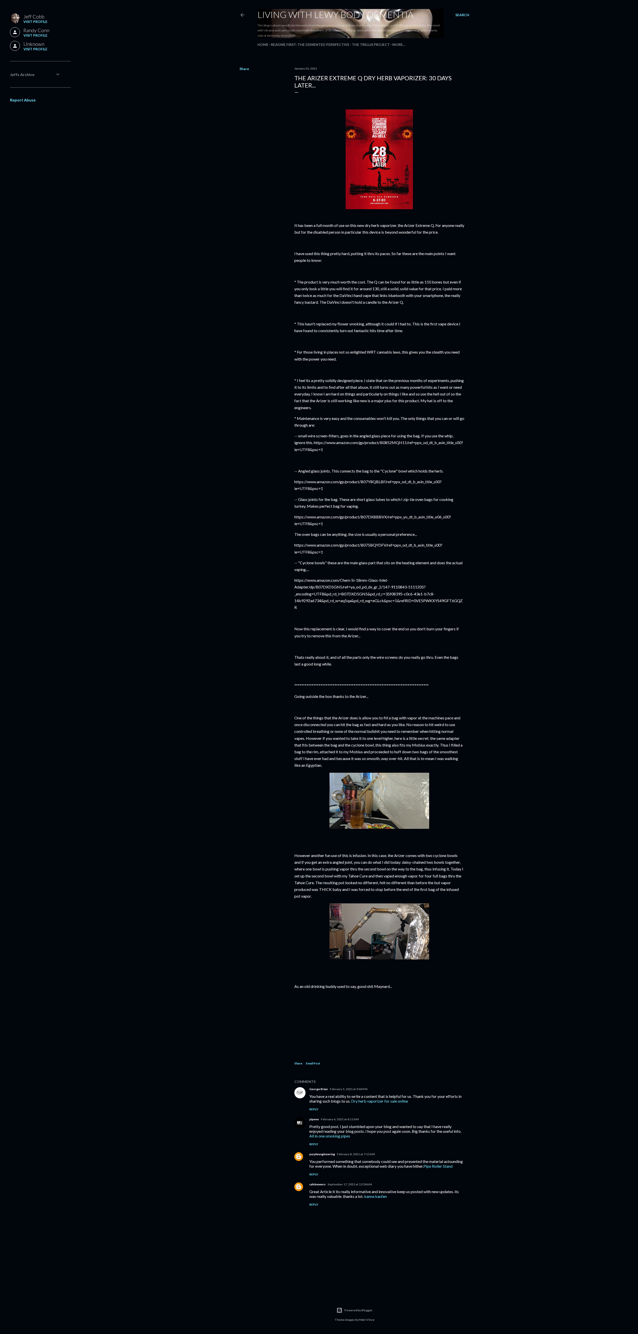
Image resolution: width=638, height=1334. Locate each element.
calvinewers (317, 1184)
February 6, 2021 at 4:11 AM (340, 1119)
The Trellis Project (371, 44)
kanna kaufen (375, 1196)
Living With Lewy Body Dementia (335, 14)
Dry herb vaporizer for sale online (379, 1101)
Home (262, 44)
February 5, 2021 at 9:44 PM (348, 1089)
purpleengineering (322, 1154)
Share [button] (244, 69)
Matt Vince (366, 1320)
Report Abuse (23, 99)
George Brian (318, 1089)
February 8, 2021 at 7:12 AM (356, 1154)
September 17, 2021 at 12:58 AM (349, 1184)
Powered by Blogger (358, 1310)
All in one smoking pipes (329, 1136)
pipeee (314, 1119)
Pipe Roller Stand (438, 1166)
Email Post (313, 1063)
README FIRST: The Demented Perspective (310, 44)
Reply (313, 1109)
